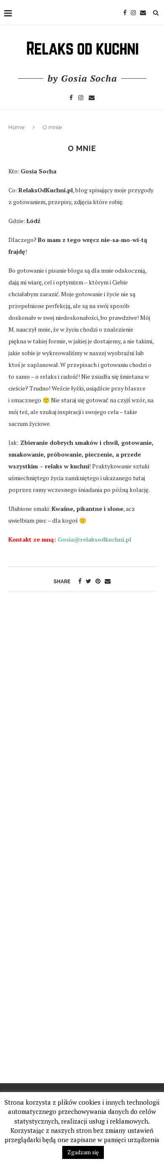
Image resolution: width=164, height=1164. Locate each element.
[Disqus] (82, 705)
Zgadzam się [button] (83, 1152)
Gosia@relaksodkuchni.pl (93, 539)
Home (16, 127)
